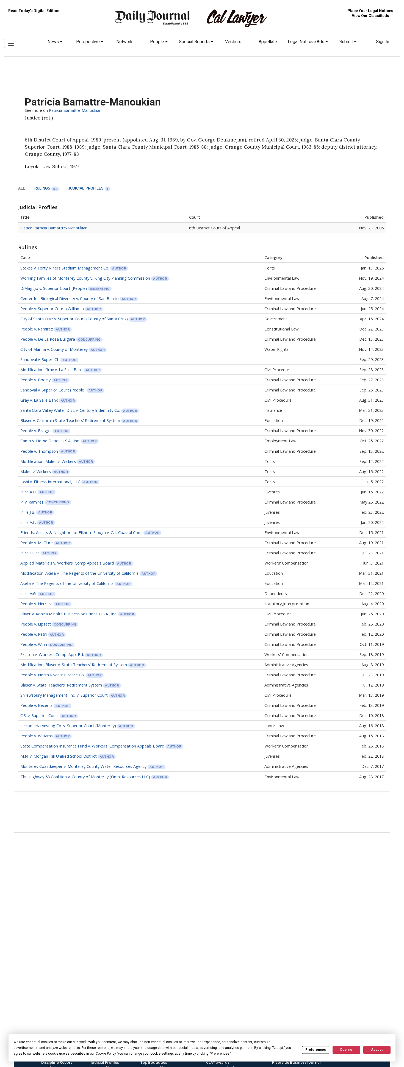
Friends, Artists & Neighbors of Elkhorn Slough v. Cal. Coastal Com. (81, 532)
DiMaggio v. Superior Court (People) (53, 288)
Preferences (315, 1050)
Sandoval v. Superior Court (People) (52, 390)
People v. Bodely (35, 379)
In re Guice (30, 552)
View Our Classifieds (370, 15)
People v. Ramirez (37, 329)
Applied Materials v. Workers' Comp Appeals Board (67, 563)
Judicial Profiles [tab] (88, 188)
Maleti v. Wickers (35, 471)
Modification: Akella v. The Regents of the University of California (79, 573)
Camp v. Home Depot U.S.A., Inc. (50, 440)
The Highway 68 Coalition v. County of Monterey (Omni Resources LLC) (85, 776)
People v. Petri (34, 634)
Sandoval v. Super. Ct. (39, 359)
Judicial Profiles (105, 1062)
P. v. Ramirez (31, 502)
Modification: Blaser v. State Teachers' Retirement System (73, 664)
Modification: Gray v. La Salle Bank (51, 369)
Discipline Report (56, 1062)
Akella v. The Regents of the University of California (67, 583)
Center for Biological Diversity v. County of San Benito (69, 298)
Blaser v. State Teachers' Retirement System (61, 685)
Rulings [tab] (45, 188)
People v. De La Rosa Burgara (47, 339)
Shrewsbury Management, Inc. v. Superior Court (64, 695)
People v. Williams (37, 735)
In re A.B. (28, 491)
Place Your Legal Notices (370, 11)
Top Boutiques (153, 1062)
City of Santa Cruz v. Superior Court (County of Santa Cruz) (74, 318)
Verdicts (233, 41)
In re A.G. (28, 593)
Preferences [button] (220, 1053)
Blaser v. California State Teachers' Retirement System (70, 420)
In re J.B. (27, 512)
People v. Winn (34, 644)
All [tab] (21, 188)
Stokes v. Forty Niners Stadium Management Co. (64, 268)
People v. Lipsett (36, 624)
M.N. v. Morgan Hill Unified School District (58, 756)
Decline (346, 1050)
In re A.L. (28, 522)
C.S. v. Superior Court (40, 715)
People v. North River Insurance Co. (53, 674)
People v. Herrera (37, 603)
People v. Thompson (39, 451)
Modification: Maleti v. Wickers (48, 461)
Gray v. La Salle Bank (39, 400)
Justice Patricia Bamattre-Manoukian (53, 227)
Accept (377, 1050)
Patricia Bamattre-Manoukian (75, 110)
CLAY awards (217, 1062)
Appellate (268, 41)
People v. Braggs (36, 430)
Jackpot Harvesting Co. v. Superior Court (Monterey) (68, 725)
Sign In (382, 41)
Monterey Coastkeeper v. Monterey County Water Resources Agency (84, 766)
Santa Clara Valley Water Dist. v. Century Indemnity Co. (70, 410)
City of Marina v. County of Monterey (54, 349)
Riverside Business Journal (296, 1062)
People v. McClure (36, 542)
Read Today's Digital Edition (33, 11)
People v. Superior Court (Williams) (52, 308)
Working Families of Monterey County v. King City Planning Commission (85, 278)
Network (124, 41)
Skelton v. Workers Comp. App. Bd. (52, 654)
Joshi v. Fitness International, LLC (50, 481)
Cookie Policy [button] (106, 1053)
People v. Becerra (37, 705)
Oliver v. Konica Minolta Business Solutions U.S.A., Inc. (69, 613)
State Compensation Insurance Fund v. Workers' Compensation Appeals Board (92, 746)
